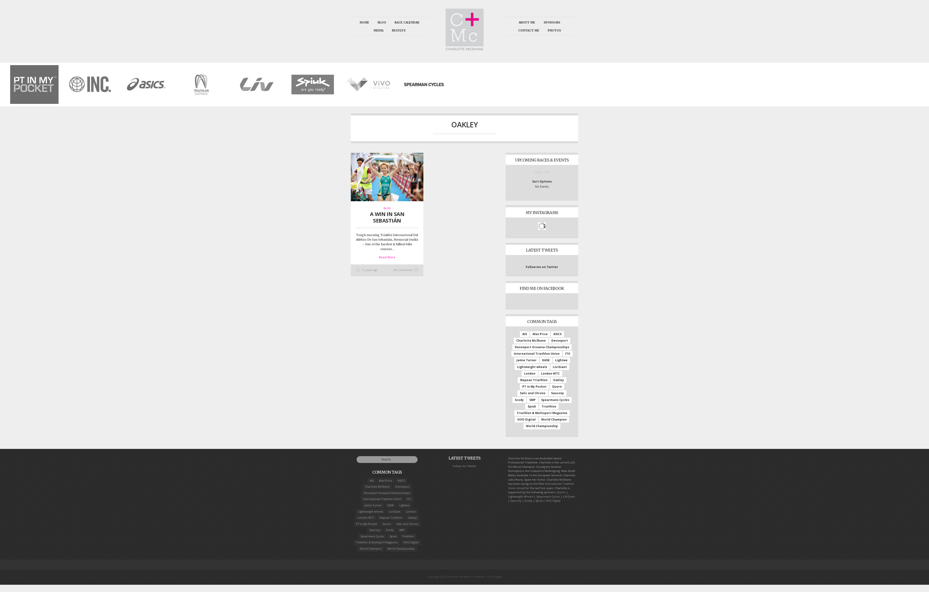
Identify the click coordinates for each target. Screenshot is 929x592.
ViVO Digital (526, 419)
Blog (382, 22)
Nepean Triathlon (533, 380)
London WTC (550, 373)
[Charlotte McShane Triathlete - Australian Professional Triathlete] (464, 49)
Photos (554, 30)
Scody (519, 400)
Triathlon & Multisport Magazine (542, 413)
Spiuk (532, 406)
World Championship (542, 426)
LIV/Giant (569, 496)
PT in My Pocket (534, 386)
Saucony (557, 393)
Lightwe (561, 360)
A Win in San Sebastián (387, 217)
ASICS (557, 334)
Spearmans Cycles (555, 400)
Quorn (557, 386)
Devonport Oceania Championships (542, 347)
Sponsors (552, 22)
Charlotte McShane (531, 340)
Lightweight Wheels (520, 496)
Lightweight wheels (532, 367)
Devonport (559, 340)
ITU (567, 354)
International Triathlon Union (537, 354)
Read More (387, 257)
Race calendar (407, 22)
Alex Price (540, 334)
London (529, 373)
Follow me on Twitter (542, 267)
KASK (546, 360)
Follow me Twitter (464, 466)
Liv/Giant (560, 367)
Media (378, 30)
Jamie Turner (527, 360)
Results (399, 30)
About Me (527, 22)
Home (364, 22)
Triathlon (549, 406)
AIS (524, 334)
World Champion (554, 419)
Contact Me (528, 30)
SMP (532, 400)
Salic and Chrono (533, 393)
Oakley (558, 380)
